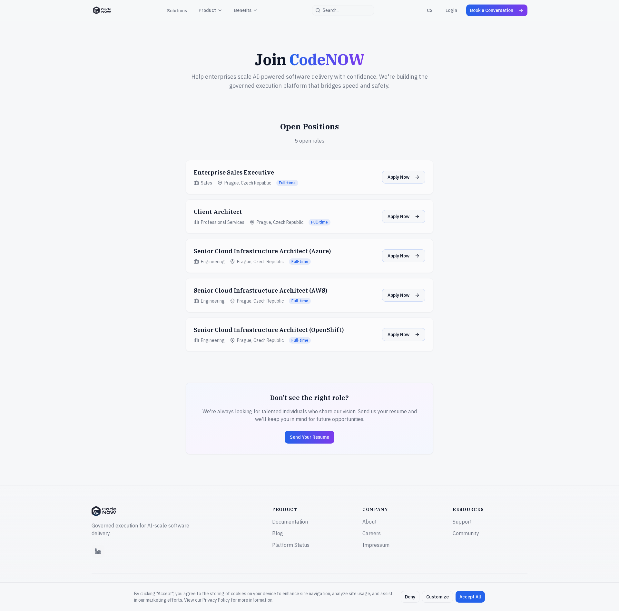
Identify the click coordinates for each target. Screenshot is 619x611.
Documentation (290, 521)
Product (207, 10)
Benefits (242, 10)
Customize (437, 597)
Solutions (177, 11)
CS (430, 10)
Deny (410, 597)
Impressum (375, 545)
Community (466, 533)
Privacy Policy (216, 600)
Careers (371, 533)
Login (451, 10)
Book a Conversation (491, 10)
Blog (277, 533)
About (369, 521)
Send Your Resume (309, 437)
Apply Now (398, 177)
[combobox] (343, 10)
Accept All (470, 597)
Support (462, 521)
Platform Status (291, 545)
